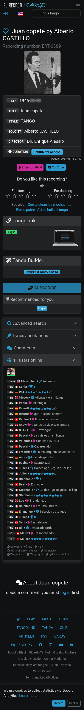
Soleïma (24, 506)
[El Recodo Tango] (18, 619)
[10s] (42, 186)
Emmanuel (26, 511)
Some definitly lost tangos (30, 665)
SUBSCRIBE (44, 288)
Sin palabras (38, 522)
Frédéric (24, 452)
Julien (23, 468)
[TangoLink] (40, 381)
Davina (23, 462)
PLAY (31, 619)
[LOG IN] (5, 13)
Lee (21, 500)
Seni (22, 522)
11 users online (27, 360)
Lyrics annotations (30, 335)
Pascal (23, 435)
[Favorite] (6, 31)
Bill (21, 527)
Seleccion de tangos (53, 511)
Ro (21, 392)
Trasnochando (44, 533)
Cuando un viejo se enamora (50, 424)
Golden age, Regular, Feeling (52, 468)
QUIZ (63, 628)
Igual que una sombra (47, 414)
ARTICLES (26, 636)
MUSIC (47, 619)
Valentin (25, 441)
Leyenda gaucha (42, 457)
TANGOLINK (26, 628)
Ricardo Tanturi (39, 652)
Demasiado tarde (41, 527)
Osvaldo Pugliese (64, 652)
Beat (22, 484)
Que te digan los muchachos (49, 205)
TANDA (47, 628)
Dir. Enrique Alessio (36, 141)
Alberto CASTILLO (33, 131)
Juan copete (26, 110)
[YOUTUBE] (61, 645)
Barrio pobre (25, 210)
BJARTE (24, 430)
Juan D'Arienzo (61, 665)
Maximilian (28, 381)
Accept (59, 703)
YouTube (57, 167)
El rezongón (43, 430)
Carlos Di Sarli (42, 671)
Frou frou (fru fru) (47, 506)
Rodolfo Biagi (17, 652)
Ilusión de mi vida (46, 419)
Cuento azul (41, 462)
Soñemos (48, 381)
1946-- (24, 100)
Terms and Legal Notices (42, 677)
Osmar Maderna (55, 658)
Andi (22, 457)
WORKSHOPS (21, 645)
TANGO (21, 121)
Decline (74, 703)
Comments (24, 347)
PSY (44, 636)
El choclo (36, 484)
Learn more (27, 696)
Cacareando (42, 446)
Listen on (31, 167)
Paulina (24, 419)
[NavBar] (78, 4)
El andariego (37, 500)
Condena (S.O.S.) (47, 441)
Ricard (23, 408)
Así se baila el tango (52, 210)
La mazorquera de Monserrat (55, 452)
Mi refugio (39, 403)
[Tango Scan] (33, 397)
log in (65, 592)
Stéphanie (26, 479)
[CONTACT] (71, 645)
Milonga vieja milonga (49, 397)
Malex (24, 533)
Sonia (23, 386)
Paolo (23, 403)
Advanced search (29, 323)
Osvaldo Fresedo (29, 658)
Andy (22, 424)
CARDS (59, 636)
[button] (20, 14)
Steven (24, 397)
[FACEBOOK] (40, 645)
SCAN (63, 619)
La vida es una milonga (48, 435)
